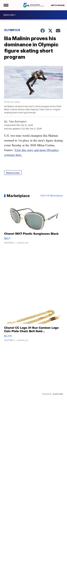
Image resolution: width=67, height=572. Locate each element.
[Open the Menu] (6, 5)
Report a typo (13, 172)
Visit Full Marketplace (51, 196)
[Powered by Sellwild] (58, 394)
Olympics (12, 30)
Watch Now (57, 5)
